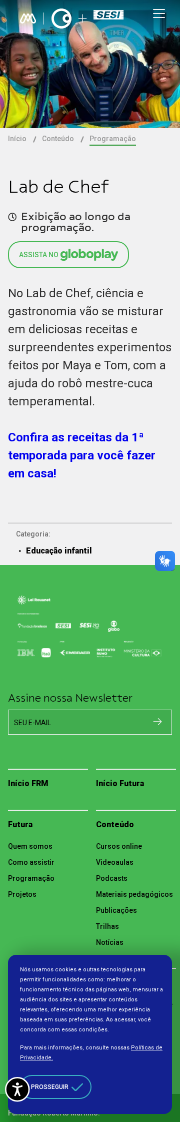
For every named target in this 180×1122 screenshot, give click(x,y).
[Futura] (62, 19)
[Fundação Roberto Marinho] (28, 19)
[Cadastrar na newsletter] (158, 722)
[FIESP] (110, 19)
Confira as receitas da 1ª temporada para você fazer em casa (82, 455)
